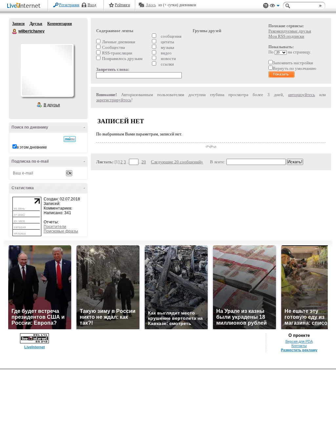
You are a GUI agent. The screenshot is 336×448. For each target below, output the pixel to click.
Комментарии (59, 23)
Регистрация (69, 5)
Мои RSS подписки (286, 36)
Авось (151, 5)
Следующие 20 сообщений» (177, 161)
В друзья (52, 105)
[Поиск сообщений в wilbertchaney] (70, 139)
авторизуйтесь (301, 94)
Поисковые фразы (61, 231)
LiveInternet (25, 6)
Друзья (36, 23)
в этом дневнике (32, 147)
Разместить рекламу (299, 350)
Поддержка (265, 6)
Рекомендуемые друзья (289, 31)
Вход (92, 5)
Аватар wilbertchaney (47, 70)
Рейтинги (122, 5)
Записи (18, 23)
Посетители (55, 226)
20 (143, 161)
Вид (275, 6)
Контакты (299, 346)
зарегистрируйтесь (113, 99)
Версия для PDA (299, 341)
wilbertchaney (14, 31)
